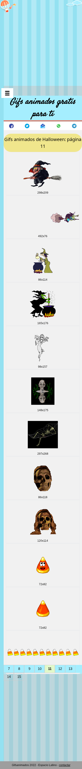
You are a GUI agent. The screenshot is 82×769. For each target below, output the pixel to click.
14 (9, 677)
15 (19, 677)
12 (60, 669)
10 (39, 669)
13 (70, 669)
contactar (64, 765)
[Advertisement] (41, 41)
